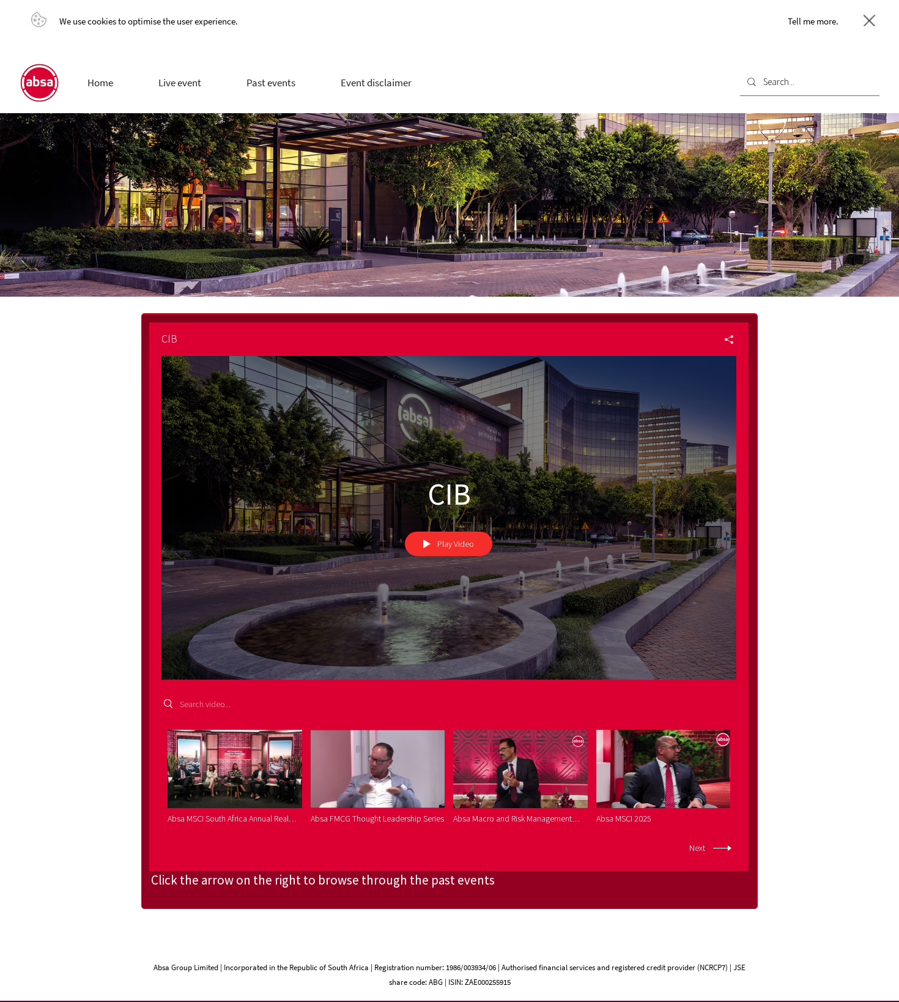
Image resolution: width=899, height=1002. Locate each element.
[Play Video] (234, 777)
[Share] (724, 339)
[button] (179, 82)
